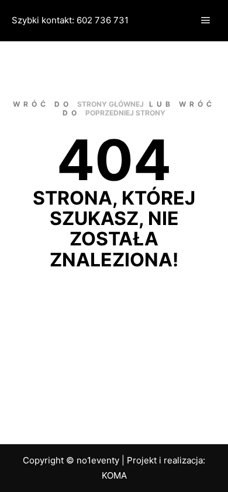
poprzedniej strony (125, 112)
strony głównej (110, 104)
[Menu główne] (205, 20)
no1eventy (98, 460)
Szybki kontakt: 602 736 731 (70, 20)
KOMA (114, 475)
